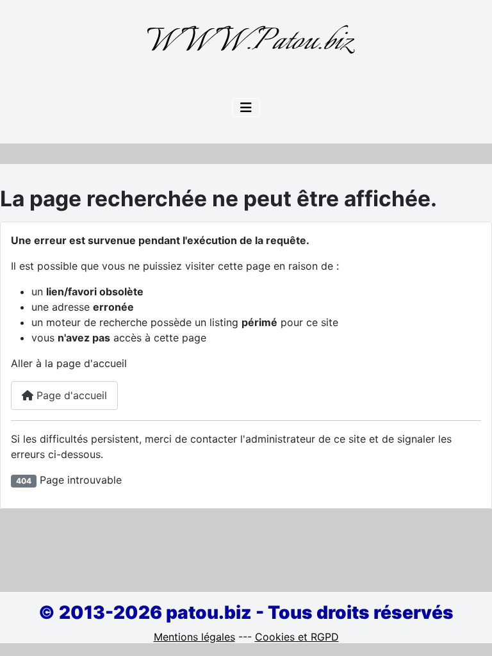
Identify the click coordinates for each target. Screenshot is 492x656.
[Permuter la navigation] (246, 107)
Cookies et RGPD (297, 636)
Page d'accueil (70, 395)
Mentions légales (194, 636)
